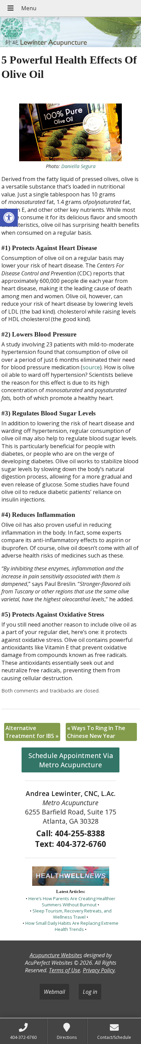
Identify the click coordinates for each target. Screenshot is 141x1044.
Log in (90, 991)
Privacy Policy (99, 970)
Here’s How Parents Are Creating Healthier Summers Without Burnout (71, 901)
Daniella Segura (78, 166)
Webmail (54, 991)
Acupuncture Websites (56, 955)
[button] (9, 217)
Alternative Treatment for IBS (32, 731)
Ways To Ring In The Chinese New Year (96, 731)
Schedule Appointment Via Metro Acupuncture (70, 760)
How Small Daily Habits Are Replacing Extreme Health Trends (71, 926)
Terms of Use (64, 970)
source (91, 367)
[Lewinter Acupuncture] (70, 33)
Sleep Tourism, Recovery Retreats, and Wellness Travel (72, 914)
